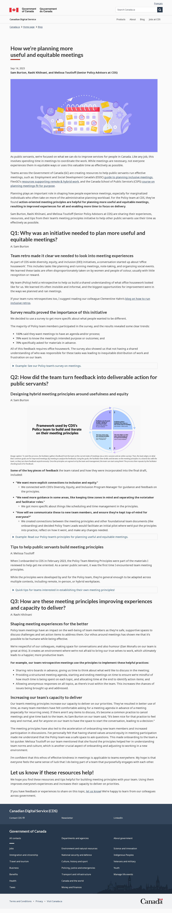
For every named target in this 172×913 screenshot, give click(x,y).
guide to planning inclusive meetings (128, 177)
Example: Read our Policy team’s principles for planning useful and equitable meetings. (71, 537)
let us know (93, 791)
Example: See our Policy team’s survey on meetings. (48, 366)
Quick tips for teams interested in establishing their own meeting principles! (65, 590)
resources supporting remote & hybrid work (50, 181)
